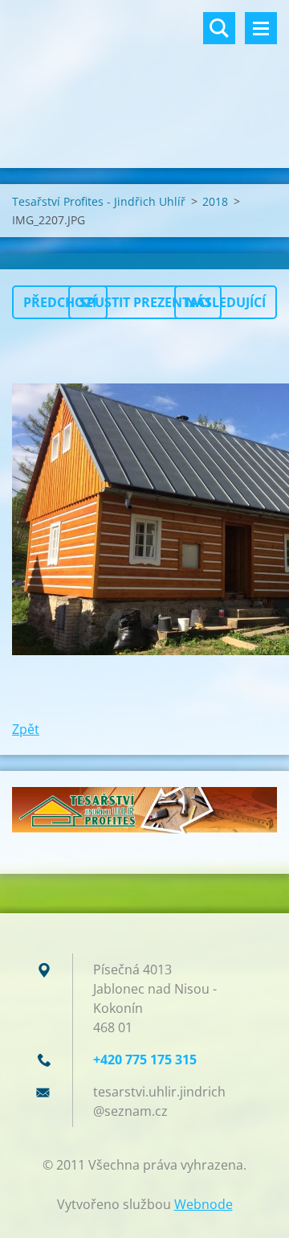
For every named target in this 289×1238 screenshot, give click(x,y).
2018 (215, 201)
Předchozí (59, 302)
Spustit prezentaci (144, 302)
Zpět (25, 729)
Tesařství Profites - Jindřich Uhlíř (98, 201)
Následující (225, 302)
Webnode (203, 1204)
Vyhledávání (219, 28)
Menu (261, 28)
